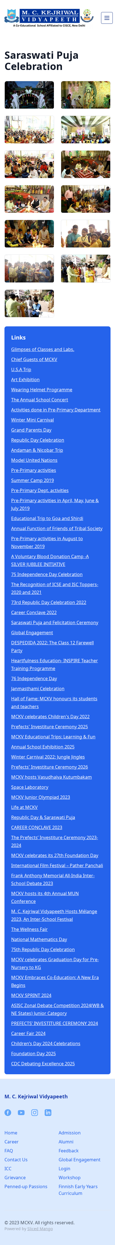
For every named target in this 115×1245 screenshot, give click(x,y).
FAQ (8, 1151)
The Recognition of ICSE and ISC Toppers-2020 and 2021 (54, 588)
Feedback (69, 1151)
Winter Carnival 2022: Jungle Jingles (48, 757)
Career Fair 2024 (28, 1033)
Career (11, 1142)
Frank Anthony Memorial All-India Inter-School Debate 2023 (53, 879)
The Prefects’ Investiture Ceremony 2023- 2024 (54, 841)
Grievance (15, 1177)
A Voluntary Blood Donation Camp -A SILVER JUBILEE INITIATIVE (50, 560)
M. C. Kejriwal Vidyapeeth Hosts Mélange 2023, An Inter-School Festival (54, 915)
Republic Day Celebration (37, 440)
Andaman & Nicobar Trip (37, 450)
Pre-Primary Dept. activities (40, 490)
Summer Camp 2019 (32, 480)
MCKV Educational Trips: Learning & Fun (53, 737)
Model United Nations (34, 460)
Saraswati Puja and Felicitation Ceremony (54, 622)
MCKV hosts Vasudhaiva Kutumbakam (51, 777)
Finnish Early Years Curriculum (78, 1189)
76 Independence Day (34, 678)
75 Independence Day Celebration (47, 574)
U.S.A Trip (21, 369)
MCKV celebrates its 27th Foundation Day (54, 855)
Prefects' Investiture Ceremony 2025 (49, 727)
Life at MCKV (24, 807)
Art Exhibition (25, 379)
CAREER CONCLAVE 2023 (36, 827)
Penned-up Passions (25, 1186)
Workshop (70, 1177)
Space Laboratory (29, 787)
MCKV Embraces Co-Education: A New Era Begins (55, 981)
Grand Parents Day (31, 430)
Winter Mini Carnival (32, 420)
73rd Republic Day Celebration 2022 (48, 602)
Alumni (66, 1142)
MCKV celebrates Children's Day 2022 (50, 716)
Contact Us (16, 1160)
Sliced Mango (40, 1228)
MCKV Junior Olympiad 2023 (40, 797)
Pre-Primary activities (33, 470)
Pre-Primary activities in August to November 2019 (47, 542)
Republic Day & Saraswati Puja (43, 817)
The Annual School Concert (39, 400)
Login (64, 1169)
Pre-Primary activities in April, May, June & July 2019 (55, 504)
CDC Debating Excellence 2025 (43, 1064)
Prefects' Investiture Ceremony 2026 (49, 767)
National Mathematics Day (39, 939)
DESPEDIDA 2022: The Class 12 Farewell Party (52, 647)
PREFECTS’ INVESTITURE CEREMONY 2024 (54, 1023)
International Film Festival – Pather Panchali (57, 865)
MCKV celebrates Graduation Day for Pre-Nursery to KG (55, 963)
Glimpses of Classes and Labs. (42, 349)
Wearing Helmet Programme (41, 390)
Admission (70, 1133)
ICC (7, 1169)
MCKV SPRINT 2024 (31, 995)
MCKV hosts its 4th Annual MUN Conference (45, 897)
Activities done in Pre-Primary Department (55, 410)
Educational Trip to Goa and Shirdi (47, 518)
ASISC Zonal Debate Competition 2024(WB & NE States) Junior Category (57, 1009)
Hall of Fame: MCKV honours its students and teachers (54, 703)
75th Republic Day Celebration (43, 949)
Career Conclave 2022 (34, 612)
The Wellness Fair (29, 929)
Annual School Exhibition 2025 (43, 747)
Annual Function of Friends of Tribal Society (56, 528)
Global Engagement (32, 632)
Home (10, 1133)
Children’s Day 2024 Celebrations (45, 1043)
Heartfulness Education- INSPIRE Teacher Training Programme (54, 664)
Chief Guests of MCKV (34, 359)
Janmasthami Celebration (37, 688)
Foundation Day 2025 (33, 1053)
